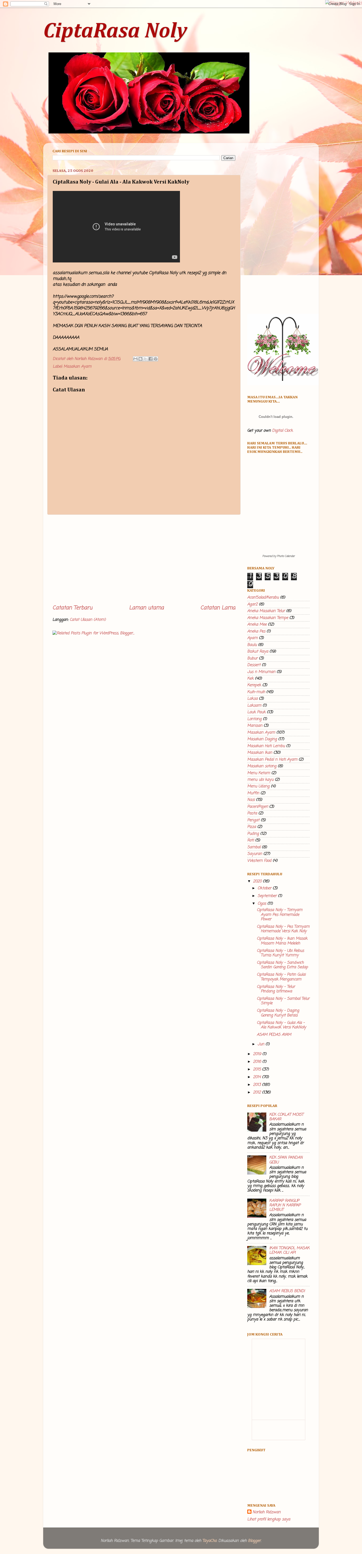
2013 (257, 1085)
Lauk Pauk (256, 712)
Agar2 (252, 604)
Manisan (254, 726)
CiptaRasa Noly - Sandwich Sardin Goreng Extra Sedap (282, 965)
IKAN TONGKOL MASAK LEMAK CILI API (289, 1250)
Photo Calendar (286, 556)
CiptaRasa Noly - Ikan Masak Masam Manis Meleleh (282, 941)
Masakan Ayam (77, 366)
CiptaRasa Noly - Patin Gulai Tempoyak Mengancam (281, 977)
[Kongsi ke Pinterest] (155, 358)
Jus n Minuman (261, 672)
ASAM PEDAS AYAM (274, 1035)
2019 (257, 1054)
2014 (257, 1077)
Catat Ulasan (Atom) (88, 620)
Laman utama (146, 608)
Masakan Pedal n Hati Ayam (272, 759)
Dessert (254, 665)
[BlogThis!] (140, 358)
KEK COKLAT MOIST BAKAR (286, 1117)
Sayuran (254, 854)
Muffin (253, 793)
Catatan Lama (217, 608)
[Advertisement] (143, 560)
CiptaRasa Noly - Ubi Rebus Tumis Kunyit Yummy (280, 953)
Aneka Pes (256, 631)
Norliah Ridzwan (267, 1512)
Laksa (252, 699)
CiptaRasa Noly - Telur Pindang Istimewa (276, 989)
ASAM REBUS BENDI (287, 1291)
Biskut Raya (257, 651)
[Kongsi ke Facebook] (150, 358)
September (268, 896)
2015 (257, 1069)
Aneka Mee (257, 624)
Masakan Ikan (259, 753)
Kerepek (254, 685)
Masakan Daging (262, 739)
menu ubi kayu (260, 780)
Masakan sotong (261, 766)
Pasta (252, 813)
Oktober (265, 888)
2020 (258, 881)
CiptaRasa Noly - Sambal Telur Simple (283, 1001)
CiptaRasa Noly (115, 31)
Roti (250, 840)
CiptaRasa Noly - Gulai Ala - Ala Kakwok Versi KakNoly (281, 1025)
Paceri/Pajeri (257, 807)
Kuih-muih (256, 692)
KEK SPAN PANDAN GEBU (286, 1160)
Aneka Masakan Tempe (267, 618)
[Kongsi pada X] (145, 358)
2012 (257, 1092)
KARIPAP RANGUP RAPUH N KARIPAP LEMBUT (285, 1205)
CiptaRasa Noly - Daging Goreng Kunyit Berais (278, 1013)
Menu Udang (258, 786)
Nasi (251, 800)
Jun (262, 1044)
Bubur (252, 658)
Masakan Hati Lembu (266, 746)
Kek (250, 678)
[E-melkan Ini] (135, 358)
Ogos (262, 903)
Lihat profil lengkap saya (268, 1519)
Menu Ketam (258, 773)
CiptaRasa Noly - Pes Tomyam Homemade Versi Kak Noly (283, 929)
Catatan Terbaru (72, 608)
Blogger (254, 1541)
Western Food (259, 861)
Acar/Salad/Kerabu (263, 597)
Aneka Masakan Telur (266, 611)
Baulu (252, 645)
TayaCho (209, 1541)
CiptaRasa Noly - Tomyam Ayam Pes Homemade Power (279, 914)
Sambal (254, 847)
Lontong (254, 719)
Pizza (251, 827)
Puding (253, 834)
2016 (257, 1062)
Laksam (254, 705)
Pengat (253, 820)
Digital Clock (282, 431)
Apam (252, 638)
